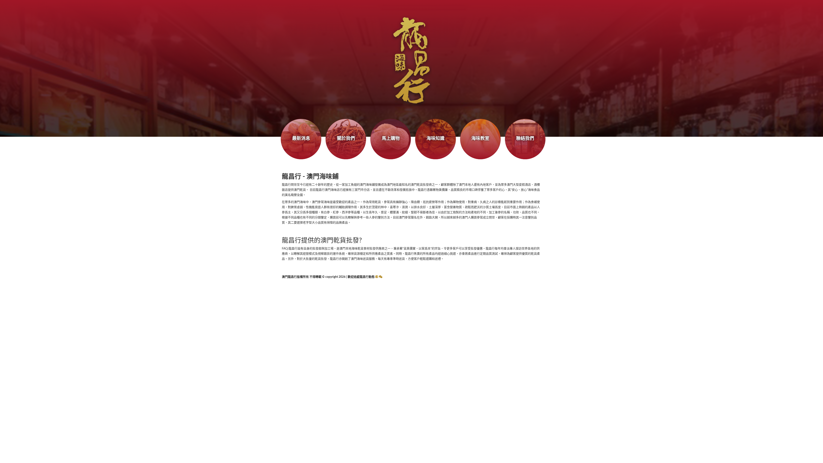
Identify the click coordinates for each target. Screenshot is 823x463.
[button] (380, 276)
